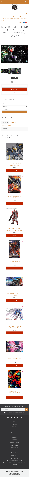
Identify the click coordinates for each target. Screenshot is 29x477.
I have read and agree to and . (15, 412)
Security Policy (14, 452)
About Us (14, 435)
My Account (14, 424)
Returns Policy (14, 450)
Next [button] (22, 71)
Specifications (14, 122)
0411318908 (15, 458)
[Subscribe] (26, 409)
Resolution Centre (14, 429)
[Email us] (7, 417)
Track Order (14, 426)
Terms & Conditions (16, 412)
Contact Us (14, 439)
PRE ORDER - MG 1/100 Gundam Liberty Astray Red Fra (14, 230)
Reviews (4, 125)
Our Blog (14, 437)
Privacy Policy (23, 412)
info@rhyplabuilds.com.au (15, 460)
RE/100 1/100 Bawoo (14, 261)
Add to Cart (15, 170)
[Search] (26, 13)
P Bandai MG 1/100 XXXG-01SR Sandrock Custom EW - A (14, 165)
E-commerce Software (13, 474)
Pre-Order (14, 235)
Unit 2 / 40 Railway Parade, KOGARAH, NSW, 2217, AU (15, 463)
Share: (21, 22)
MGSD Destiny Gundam (14, 358)
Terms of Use (14, 445)
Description (5, 122)
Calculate (15, 112)
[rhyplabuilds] (14, 7)
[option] (14, 54)
